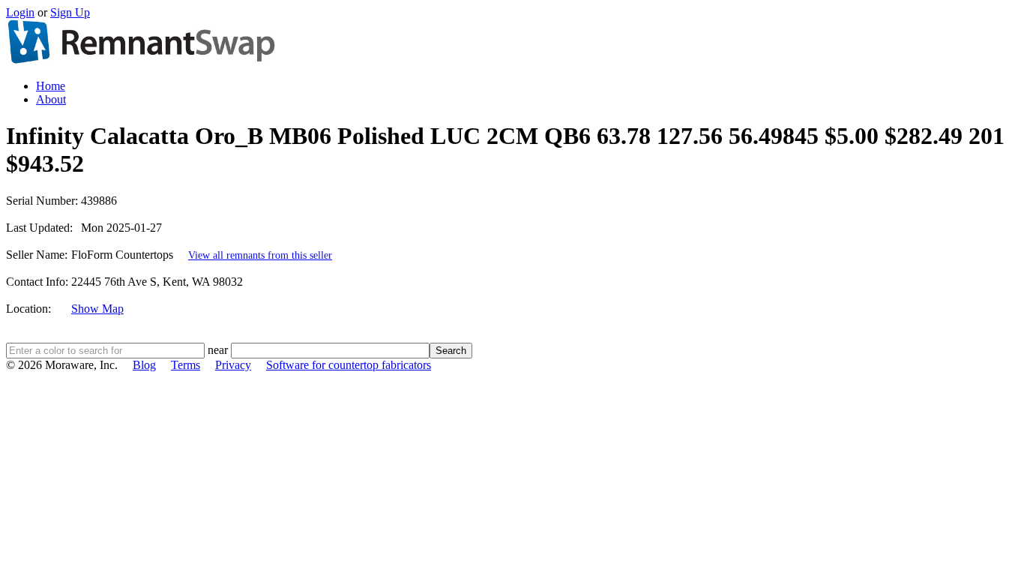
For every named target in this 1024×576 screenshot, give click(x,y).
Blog (144, 364)
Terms (185, 364)
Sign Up (70, 12)
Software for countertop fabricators (348, 364)
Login (20, 12)
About (51, 99)
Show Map (97, 308)
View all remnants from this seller (260, 255)
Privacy (233, 364)
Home (50, 86)
